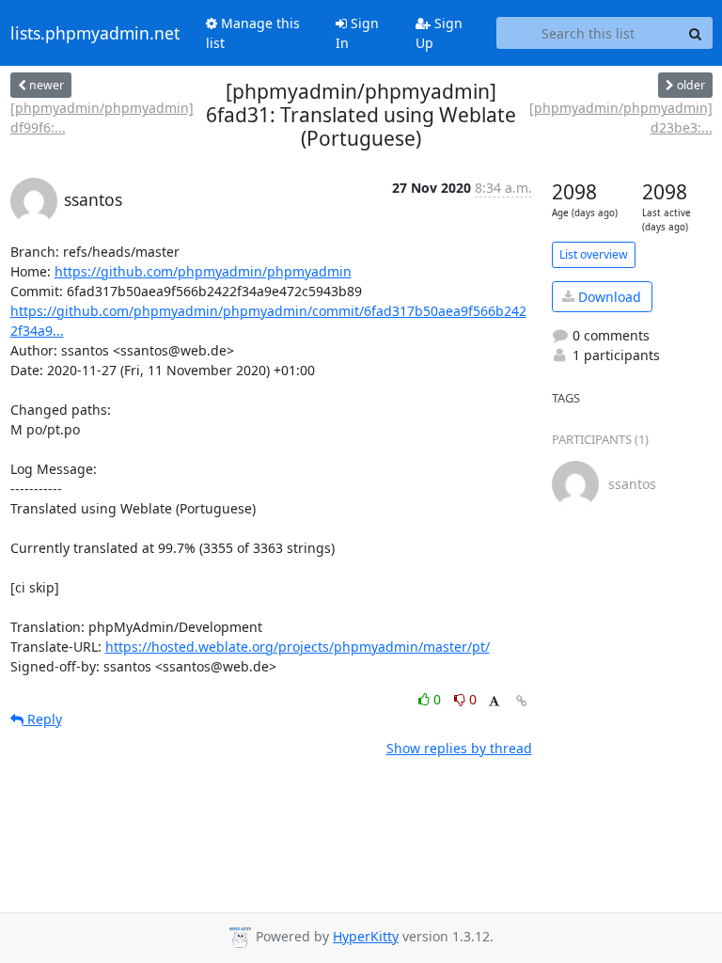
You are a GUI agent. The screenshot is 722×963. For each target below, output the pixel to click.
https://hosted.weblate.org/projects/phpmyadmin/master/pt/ (297, 646)
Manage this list (253, 33)
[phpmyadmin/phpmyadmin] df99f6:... (102, 117)
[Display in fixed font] (494, 702)
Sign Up (439, 33)
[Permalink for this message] (521, 701)
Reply (43, 719)
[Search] (696, 33)
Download (607, 297)
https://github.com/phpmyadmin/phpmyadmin (203, 271)
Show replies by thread (459, 748)
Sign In (357, 33)
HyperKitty (366, 936)
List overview (593, 254)
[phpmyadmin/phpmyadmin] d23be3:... (621, 117)
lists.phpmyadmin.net (95, 33)
